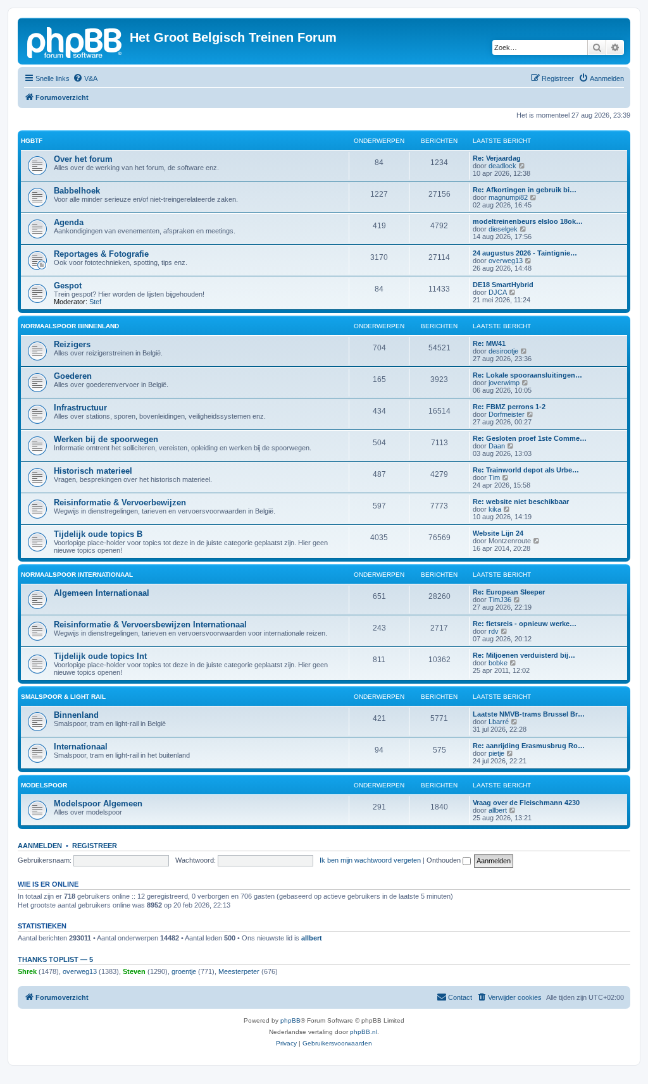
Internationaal (81, 746)
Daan (497, 446)
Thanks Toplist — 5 (55, 959)
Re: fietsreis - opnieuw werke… (524, 623)
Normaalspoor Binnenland (70, 326)
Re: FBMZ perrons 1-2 (509, 406)
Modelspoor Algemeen (98, 803)
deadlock (502, 165)
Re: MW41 (489, 343)
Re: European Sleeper (509, 592)
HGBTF (31, 140)
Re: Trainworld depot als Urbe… (526, 470)
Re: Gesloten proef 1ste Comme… (530, 438)
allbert (498, 810)
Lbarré (499, 721)
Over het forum (83, 159)
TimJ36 (500, 599)
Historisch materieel (93, 471)
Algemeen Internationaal (101, 593)
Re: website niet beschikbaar (521, 501)
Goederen (73, 376)
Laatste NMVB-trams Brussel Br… (529, 714)
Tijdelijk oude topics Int (100, 656)
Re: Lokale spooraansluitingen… (527, 375)
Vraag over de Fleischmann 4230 (526, 802)
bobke (498, 663)
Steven (134, 971)
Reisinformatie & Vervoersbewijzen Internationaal (150, 624)
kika (495, 509)
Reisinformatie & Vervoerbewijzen (120, 502)
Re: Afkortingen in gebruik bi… (524, 190)
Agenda (69, 222)
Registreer (94, 845)
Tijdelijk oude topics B (98, 534)
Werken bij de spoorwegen (106, 439)
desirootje (503, 351)
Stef (95, 301)
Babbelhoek (77, 190)
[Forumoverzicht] (75, 41)
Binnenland (76, 715)
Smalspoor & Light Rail (63, 696)
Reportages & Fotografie (101, 254)
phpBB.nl (363, 1031)
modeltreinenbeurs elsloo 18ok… (528, 221)
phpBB (290, 1020)
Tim (494, 477)
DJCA (498, 292)
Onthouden (445, 860)
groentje (183, 971)
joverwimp (504, 382)
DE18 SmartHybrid (503, 284)
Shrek (27, 971)
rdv (494, 631)
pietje (496, 753)
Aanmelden (40, 845)
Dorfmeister (507, 414)
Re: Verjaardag (497, 158)
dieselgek (503, 229)
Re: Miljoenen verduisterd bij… (524, 655)
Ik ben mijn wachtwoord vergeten (370, 860)
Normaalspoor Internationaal (77, 574)
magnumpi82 (508, 197)
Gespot (68, 285)
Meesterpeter (238, 971)
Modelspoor (44, 785)
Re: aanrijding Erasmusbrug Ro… (529, 745)
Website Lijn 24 (498, 533)
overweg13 (506, 260)
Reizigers (72, 344)
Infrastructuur (80, 407)
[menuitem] (85, 78)
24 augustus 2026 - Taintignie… (525, 253)
